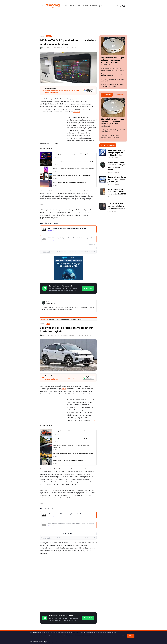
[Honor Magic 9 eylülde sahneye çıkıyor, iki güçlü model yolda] (102, 152)
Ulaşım (48, 323)
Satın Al (50, 230)
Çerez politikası (88, 635)
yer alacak (76, 112)
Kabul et (131, 635)
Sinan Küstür (45, 48)
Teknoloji (48, 36)
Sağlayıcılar (70, 635)
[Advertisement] (68, 569)
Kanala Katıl (88, 288)
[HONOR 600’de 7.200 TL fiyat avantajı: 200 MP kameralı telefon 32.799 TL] (102, 191)
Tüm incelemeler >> (121, 94)
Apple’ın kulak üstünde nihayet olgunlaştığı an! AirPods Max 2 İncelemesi (110, 137)
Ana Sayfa (42, 36)
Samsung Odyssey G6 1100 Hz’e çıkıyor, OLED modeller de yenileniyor (112, 85)
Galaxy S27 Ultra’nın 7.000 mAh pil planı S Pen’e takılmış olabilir (116, 206)
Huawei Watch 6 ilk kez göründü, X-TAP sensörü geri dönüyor (117, 179)
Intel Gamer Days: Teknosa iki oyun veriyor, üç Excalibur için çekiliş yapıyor (112, 69)
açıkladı (63, 389)
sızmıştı (92, 420)
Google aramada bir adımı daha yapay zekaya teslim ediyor (112, 75)
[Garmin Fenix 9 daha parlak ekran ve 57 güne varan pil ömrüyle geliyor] (102, 164)
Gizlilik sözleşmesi (79, 635)
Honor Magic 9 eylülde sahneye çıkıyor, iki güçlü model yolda (116, 152)
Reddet (123, 635)
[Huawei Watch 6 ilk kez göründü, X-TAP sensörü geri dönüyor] (102, 179)
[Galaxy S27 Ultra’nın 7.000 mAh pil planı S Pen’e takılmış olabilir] (102, 206)
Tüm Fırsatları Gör (67, 248)
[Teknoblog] (53, 5)
